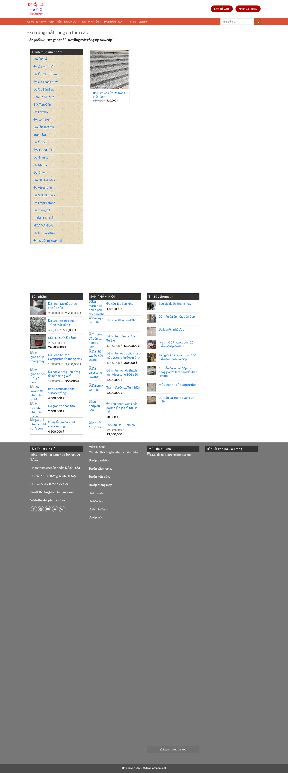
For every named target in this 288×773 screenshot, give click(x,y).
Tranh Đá (40, 134)
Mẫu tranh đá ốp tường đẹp (178, 384)
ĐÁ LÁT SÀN (42, 119)
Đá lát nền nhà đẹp (171, 329)
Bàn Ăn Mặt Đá (44, 97)
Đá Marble (41, 165)
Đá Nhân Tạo (98, 509)
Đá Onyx (39, 172)
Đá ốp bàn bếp (99, 460)
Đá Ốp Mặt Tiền (44, 66)
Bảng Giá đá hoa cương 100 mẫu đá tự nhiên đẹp (177, 357)
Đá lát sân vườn (44, 233)
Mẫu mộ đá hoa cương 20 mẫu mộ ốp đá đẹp (176, 344)
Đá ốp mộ (95, 517)
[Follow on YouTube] (48, 509)
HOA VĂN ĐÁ (43, 225)
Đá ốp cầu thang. (100, 468)
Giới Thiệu (55, 21)
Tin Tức (131, 21)
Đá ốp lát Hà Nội (37, 21)
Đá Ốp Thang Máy (46, 81)
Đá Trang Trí (42, 210)
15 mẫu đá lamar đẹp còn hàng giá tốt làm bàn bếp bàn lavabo (178, 371)
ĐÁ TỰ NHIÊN (90, 21)
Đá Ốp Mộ (40, 142)
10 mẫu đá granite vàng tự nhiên (176, 399)
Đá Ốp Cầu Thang (45, 74)
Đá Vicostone (43, 187)
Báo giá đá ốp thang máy (175, 303)
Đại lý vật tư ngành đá (48, 240)
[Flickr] (55, 509)
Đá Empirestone (44, 203)
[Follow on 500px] (62, 509)
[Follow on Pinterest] (41, 509)
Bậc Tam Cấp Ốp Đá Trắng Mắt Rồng (109, 94)
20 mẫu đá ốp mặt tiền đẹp (177, 316)
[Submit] (257, 21)
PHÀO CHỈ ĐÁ (43, 218)
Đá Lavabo (41, 112)
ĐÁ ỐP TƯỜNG (44, 127)
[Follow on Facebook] (34, 509)
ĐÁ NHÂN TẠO (113, 21)
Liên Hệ (143, 21)
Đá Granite (41, 157)
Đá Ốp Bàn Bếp (44, 89)
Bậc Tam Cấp (42, 104)
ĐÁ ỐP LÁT (70, 21)
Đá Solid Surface (44, 195)
